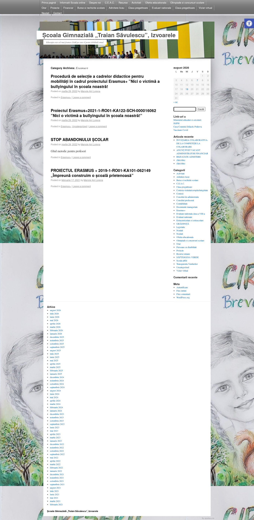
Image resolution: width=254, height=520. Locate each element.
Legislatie (180, 226)
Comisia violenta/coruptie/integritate (192, 190)
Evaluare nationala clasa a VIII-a (190, 213)
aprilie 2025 (55, 363)
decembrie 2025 (57, 336)
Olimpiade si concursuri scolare (187, 2)
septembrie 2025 (57, 346)
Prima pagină (49, 2)
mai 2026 (54, 320)
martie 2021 (55, 501)
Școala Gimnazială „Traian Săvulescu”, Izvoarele (109, 35)
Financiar (68, 7)
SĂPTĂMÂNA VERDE (187, 257)
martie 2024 (55, 403)
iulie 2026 (54, 313)
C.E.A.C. (110, 2)
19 (187, 89)
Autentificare (182, 287)
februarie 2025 (56, 370)
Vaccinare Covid (180, 129)
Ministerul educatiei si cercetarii (187, 119)
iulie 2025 (54, 353)
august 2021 (55, 487)
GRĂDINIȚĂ (182, 223)
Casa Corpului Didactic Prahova (187, 126)
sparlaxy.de (209, 518)
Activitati (136, 2)
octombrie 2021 (57, 480)
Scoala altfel (181, 260)
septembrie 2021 (57, 484)
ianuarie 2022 (56, 470)
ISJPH (176, 123)
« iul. (175, 101)
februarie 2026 (56, 330)
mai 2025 (54, 360)
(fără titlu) (180, 160)
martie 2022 (55, 464)
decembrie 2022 (57, 444)
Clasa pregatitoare (138, 7)
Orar (44, 7)
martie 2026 (55, 326)
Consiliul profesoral (185, 200)
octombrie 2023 (57, 420)
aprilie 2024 (55, 400)
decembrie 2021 (57, 474)
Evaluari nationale (161, 7)
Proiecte (54, 7)
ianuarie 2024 (56, 410)
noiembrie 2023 (57, 417)
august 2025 (55, 350)
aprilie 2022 (55, 460)
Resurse (123, 2)
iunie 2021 (54, 494)
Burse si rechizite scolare (91, 7)
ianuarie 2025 (56, 373)
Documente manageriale (186, 206)
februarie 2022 (56, 467)
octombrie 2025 (57, 343)
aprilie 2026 (55, 323)
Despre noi (95, 2)
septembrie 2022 (57, 454)
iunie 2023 (54, 427)
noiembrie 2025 (57, 340)
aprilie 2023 (55, 434)
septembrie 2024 (57, 387)
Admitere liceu (116, 7)
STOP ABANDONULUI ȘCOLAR (79, 139)
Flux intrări (181, 290)
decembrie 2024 (57, 377)
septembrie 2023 (57, 424)
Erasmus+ (66, 97)
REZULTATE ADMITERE (188, 156)
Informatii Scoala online (72, 2)
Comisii (179, 193)
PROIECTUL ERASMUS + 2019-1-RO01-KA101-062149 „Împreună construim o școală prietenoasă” (101, 172)
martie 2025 (55, 367)
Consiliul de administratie (187, 196)
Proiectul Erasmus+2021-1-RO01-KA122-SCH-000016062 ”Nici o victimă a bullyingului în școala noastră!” (103, 113)
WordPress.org (183, 297)
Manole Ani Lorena (90, 91)
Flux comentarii (183, 293)
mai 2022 (54, 457)
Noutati (45, 13)
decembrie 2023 (57, 413)
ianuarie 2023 (56, 440)
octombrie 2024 (57, 383)
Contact (57, 13)
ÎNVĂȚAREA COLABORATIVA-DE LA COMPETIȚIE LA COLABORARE (192, 143)
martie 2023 (55, 437)
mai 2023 (54, 430)
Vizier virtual (205, 7)
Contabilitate (181, 203)
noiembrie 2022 (57, 447)
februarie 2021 (56, 504)
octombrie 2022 (57, 450)
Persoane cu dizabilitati (186, 247)
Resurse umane (183, 253)
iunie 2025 (54, 357)
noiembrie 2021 (57, 477)
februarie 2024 (56, 407)
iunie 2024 (54, 393)
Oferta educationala (155, 2)
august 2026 (55, 310)
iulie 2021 (54, 490)
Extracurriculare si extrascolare (189, 220)
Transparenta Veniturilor (187, 263)
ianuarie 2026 (56, 333)
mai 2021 (54, 497)
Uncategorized (79, 126)
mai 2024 (54, 397)
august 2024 (55, 390)
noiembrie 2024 (57, 380)
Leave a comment (82, 97)
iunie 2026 (54, 316)
